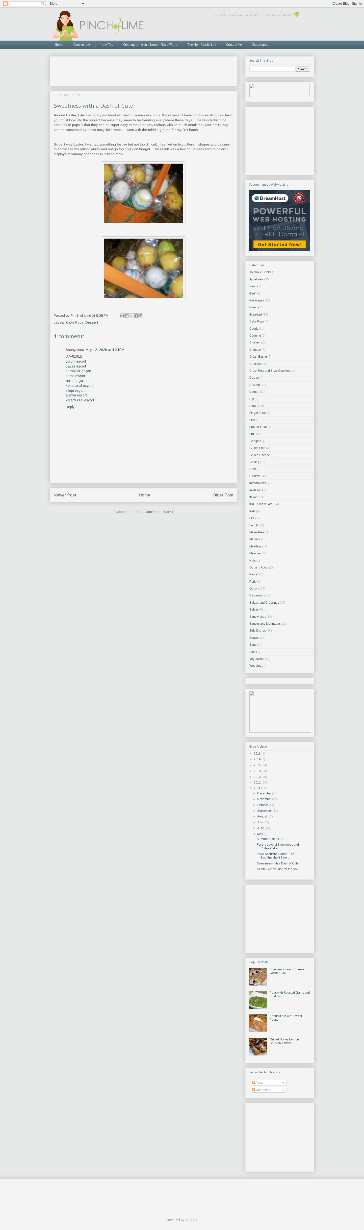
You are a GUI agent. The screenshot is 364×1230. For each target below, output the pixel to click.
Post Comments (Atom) (154, 512)
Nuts (252, 560)
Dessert (91, 322)
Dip (251, 399)
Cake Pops (74, 322)
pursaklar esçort (78, 371)
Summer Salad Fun (270, 839)
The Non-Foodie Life (201, 45)
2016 (257, 759)
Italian (253, 497)
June (261, 828)
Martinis (254, 539)
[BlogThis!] (126, 315)
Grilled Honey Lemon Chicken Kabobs (284, 1041)
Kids (252, 511)
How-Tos (107, 45)
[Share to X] (131, 315)
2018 (257, 753)
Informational (258, 483)
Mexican (255, 553)
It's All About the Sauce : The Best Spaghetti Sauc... (275, 855)
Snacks (254, 638)
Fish (252, 420)
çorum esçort (76, 361)
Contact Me (234, 45)
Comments (263, 1090)
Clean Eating (258, 356)
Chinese (255, 349)
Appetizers (256, 279)
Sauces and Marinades (265, 623)
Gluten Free (257, 448)
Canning (255, 335)
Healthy (254, 476)
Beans (253, 286)
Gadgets (255, 441)
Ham (252, 469)
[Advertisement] (144, 69)
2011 (257, 788)
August (262, 816)
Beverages (256, 300)
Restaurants (257, 595)
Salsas (254, 609)
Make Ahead (257, 532)
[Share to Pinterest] (140, 315)
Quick (253, 588)
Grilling (254, 462)
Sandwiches (257, 616)
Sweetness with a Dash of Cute (278, 863)
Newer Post (65, 495)
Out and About (258, 567)
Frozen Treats (258, 427)
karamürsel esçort (80, 400)
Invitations (256, 490)
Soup (252, 644)
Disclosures (260, 45)
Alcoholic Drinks (260, 272)
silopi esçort (75, 391)
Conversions (82, 45)
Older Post (223, 495)
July (260, 822)
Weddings (256, 665)
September (265, 810)
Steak (253, 652)
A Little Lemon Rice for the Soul (278, 869)
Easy (252, 406)
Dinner (254, 392)
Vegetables (256, 659)
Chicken (254, 342)
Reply (70, 407)
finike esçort (75, 381)
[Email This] (122, 315)
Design (254, 377)
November (264, 799)
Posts (259, 1082)
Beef (252, 293)
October (263, 805)
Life (251, 518)
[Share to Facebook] (136, 315)
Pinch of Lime (81, 316)
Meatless (255, 546)
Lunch (253, 525)
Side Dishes (257, 630)
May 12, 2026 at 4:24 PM (105, 350)
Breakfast (255, 314)
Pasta (253, 574)
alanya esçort (76, 395)
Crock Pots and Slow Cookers (269, 370)
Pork (252, 581)
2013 (257, 777)
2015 (257, 765)
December (264, 793)
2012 (257, 782)
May (260, 834)
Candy (253, 328)
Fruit (252, 434)
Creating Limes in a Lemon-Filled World (150, 45)
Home (59, 45)
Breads (254, 307)
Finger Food (257, 413)
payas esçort (76, 366)
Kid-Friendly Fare (261, 504)
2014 (257, 771)
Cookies (254, 364)
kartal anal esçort (79, 386)
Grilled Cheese (259, 455)
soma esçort (75, 376)
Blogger (191, 1220)
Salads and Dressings (264, 602)
